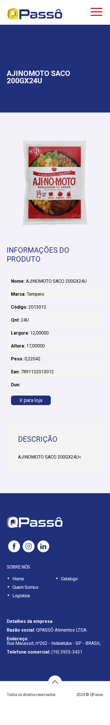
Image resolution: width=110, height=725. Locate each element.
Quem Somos (25, 587)
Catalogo (69, 579)
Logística (21, 595)
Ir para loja (30, 400)
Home (18, 579)
